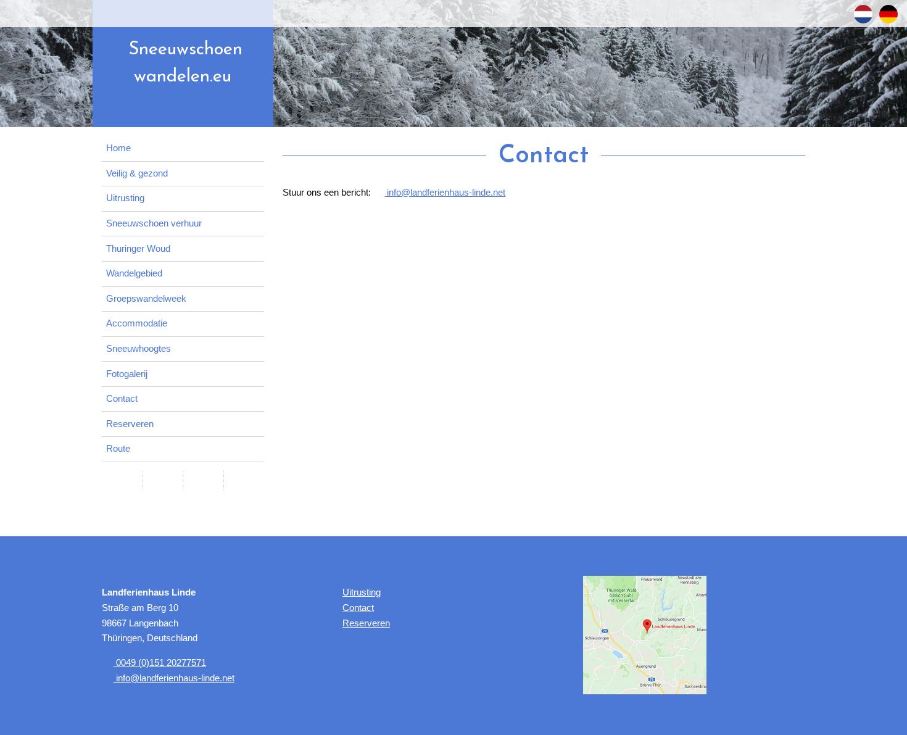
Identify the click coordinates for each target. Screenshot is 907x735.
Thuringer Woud (138, 249)
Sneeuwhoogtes (138, 349)
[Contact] (163, 481)
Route (118, 449)
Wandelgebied (134, 273)
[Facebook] (122, 481)
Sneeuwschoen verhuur (154, 223)
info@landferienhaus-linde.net (444, 192)
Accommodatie (136, 323)
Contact (122, 399)
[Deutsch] (888, 14)
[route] (644, 634)
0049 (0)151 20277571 (160, 663)
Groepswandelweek (146, 299)
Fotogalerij (126, 374)
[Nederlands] (863, 14)
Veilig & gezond (137, 173)
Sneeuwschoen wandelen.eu (185, 63)
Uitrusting (125, 198)
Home (118, 148)
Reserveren (130, 424)
